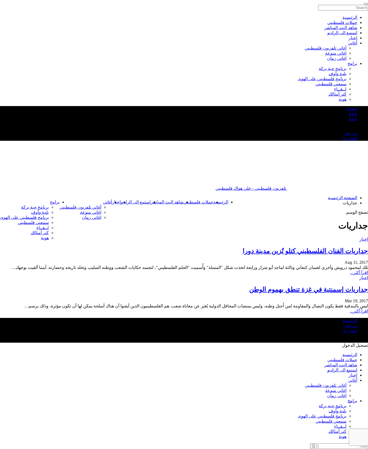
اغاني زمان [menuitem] (336, 58)
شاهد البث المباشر (167, 202)
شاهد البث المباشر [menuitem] (340, 27)
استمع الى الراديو (136, 202)
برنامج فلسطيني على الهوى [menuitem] (322, 78)
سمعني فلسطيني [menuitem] (330, 84)
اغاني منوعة (90, 212)
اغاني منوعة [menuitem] (335, 53)
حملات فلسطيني (198, 202)
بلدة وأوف (40, 212)
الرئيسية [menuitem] (349, 17)
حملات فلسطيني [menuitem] (342, 22)
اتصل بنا (350, 138)
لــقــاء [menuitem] (340, 89)
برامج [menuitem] (352, 63)
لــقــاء (42, 227)
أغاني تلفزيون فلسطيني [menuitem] (325, 48)
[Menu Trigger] (366, 4)
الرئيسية (220, 202)
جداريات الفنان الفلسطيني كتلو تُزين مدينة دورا (305, 250)
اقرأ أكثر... (359, 272)
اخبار (363, 239)
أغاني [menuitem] (352, 43)
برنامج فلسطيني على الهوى (24, 217)
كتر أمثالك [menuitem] (337, 94)
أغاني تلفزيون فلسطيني (80, 207)
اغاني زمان (91, 217)
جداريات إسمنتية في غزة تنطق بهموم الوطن (308, 289)
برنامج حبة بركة (35, 207)
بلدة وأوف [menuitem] (337, 73)
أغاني (107, 202)
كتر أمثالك (40, 232)
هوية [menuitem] (342, 99)
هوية (45, 238)
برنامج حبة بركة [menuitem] (332, 68)
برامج (55, 202)
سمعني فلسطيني (33, 222)
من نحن (350, 133)
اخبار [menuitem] (353, 38)
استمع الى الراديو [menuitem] (342, 32)
